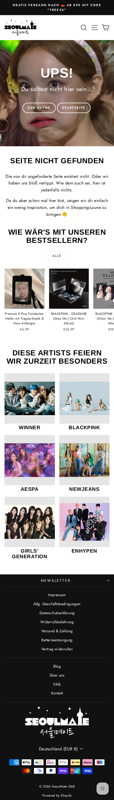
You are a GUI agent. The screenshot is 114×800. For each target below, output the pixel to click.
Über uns (57, 675)
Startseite (74, 107)
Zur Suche (39, 107)
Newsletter (56, 580)
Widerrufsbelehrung (57, 622)
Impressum (57, 594)
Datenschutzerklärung (57, 613)
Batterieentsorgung (56, 640)
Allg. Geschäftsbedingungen (56, 604)
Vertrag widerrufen (57, 649)
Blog (57, 666)
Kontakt (57, 693)
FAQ (56, 684)
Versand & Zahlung (57, 631)
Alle (57, 255)
